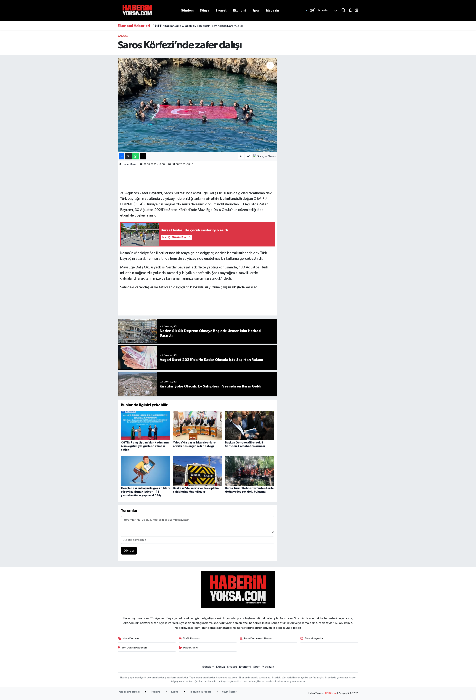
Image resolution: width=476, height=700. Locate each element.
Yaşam (123, 36)
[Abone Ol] (264, 156)
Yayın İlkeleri (229, 692)
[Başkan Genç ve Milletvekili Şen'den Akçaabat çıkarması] (249, 425)
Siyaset (221, 10)
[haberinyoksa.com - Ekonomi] (137, 10)
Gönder (128, 550)
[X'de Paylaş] (128, 156)
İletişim (155, 692)
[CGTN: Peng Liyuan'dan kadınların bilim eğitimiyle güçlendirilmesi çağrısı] (145, 425)
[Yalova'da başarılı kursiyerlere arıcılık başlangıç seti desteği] (197, 425)
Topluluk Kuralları (200, 692)
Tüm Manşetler (314, 638)
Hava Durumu (131, 638)
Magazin (272, 10)
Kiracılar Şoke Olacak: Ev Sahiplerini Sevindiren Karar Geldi (198, 26)
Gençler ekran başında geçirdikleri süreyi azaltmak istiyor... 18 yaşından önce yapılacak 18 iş (145, 492)
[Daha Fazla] (143, 156)
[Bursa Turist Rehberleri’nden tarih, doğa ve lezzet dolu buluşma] (249, 470)
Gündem (187, 10)
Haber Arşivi (190, 647)
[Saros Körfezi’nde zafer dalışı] (197, 105)
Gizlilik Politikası (129, 692)
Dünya (204, 10)
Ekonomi (239, 10)
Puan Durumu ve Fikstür (258, 638)
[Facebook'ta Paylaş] (121, 156)
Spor (256, 10)
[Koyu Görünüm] (348, 11)
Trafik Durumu (191, 638)
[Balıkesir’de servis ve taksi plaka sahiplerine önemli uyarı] (197, 470)
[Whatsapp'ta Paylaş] (135, 156)
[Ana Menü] (355, 11)
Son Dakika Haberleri (134, 647)
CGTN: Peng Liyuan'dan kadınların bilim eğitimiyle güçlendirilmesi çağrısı (145, 446)
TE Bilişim (331, 693)
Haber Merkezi (130, 164)
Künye (174, 692)
